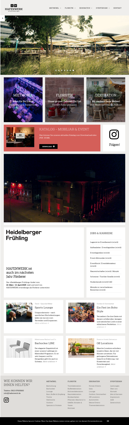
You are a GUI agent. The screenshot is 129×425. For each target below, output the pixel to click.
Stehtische (50, 400)
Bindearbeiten (73, 397)
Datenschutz (115, 403)
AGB (112, 400)
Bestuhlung (51, 386)
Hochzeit (71, 408)
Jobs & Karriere (116, 394)
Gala (91, 389)
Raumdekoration (74, 394)
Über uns (114, 389)
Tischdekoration (74, 386)
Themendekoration (97, 405)
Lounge (49, 391)
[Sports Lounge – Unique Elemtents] (19, 303)
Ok (108, 421)
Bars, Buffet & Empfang (55, 394)
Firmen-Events (95, 386)
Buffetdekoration (74, 389)
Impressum (115, 397)
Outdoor (49, 403)
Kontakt (113, 391)
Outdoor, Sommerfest (97, 394)
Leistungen (114, 386)
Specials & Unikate (53, 405)
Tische (49, 397)
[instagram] (6, 400)
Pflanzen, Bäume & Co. (77, 400)
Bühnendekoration (75, 391)
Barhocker (50, 389)
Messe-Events (94, 403)
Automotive (93, 400)
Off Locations (94, 397)
